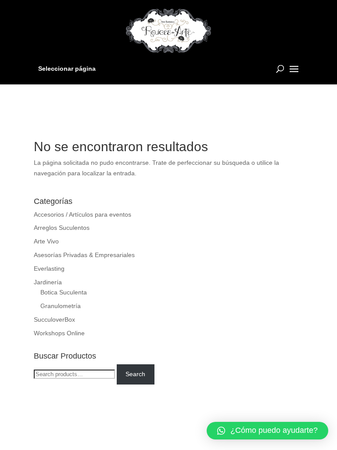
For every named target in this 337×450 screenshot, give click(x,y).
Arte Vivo (46, 241)
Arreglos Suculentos (62, 227)
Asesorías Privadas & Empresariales (84, 254)
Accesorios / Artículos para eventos (82, 214)
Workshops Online (59, 333)
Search (135, 373)
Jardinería (48, 282)
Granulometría (60, 305)
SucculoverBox (54, 319)
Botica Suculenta (63, 292)
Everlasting (49, 268)
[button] (267, 430)
